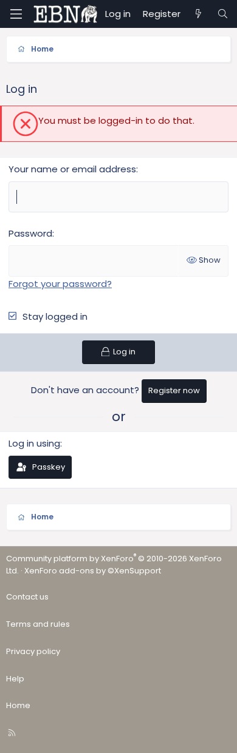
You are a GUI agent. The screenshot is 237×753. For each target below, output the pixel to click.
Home (18, 705)
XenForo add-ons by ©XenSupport (92, 570)
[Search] (223, 14)
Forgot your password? (60, 283)
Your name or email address (72, 169)
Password (30, 233)
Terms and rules (38, 624)
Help (15, 678)
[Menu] (15, 14)
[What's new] (198, 14)
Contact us (27, 597)
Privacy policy (33, 651)
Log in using (34, 443)
